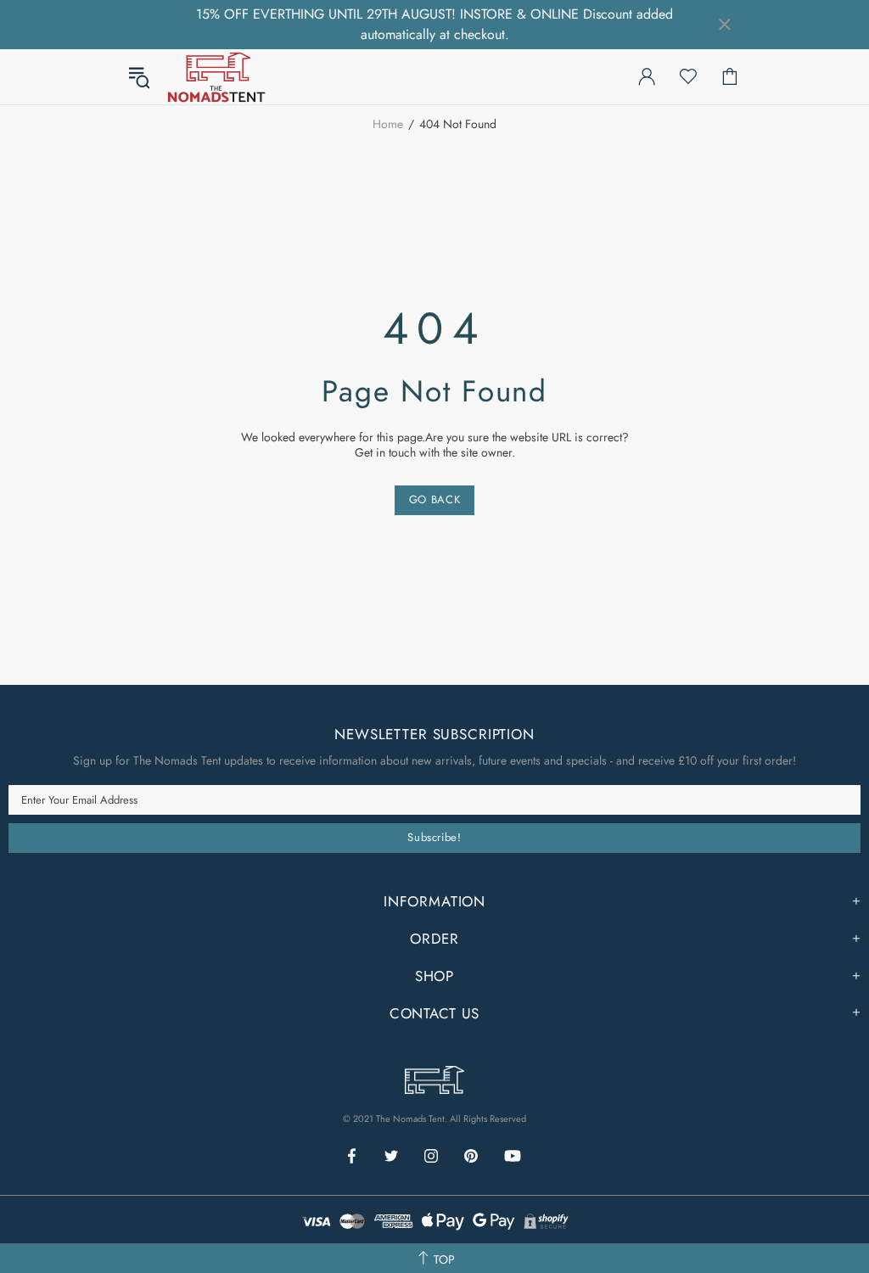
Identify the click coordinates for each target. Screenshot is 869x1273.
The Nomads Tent (216, 76)
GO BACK (435, 499)
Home (388, 124)
